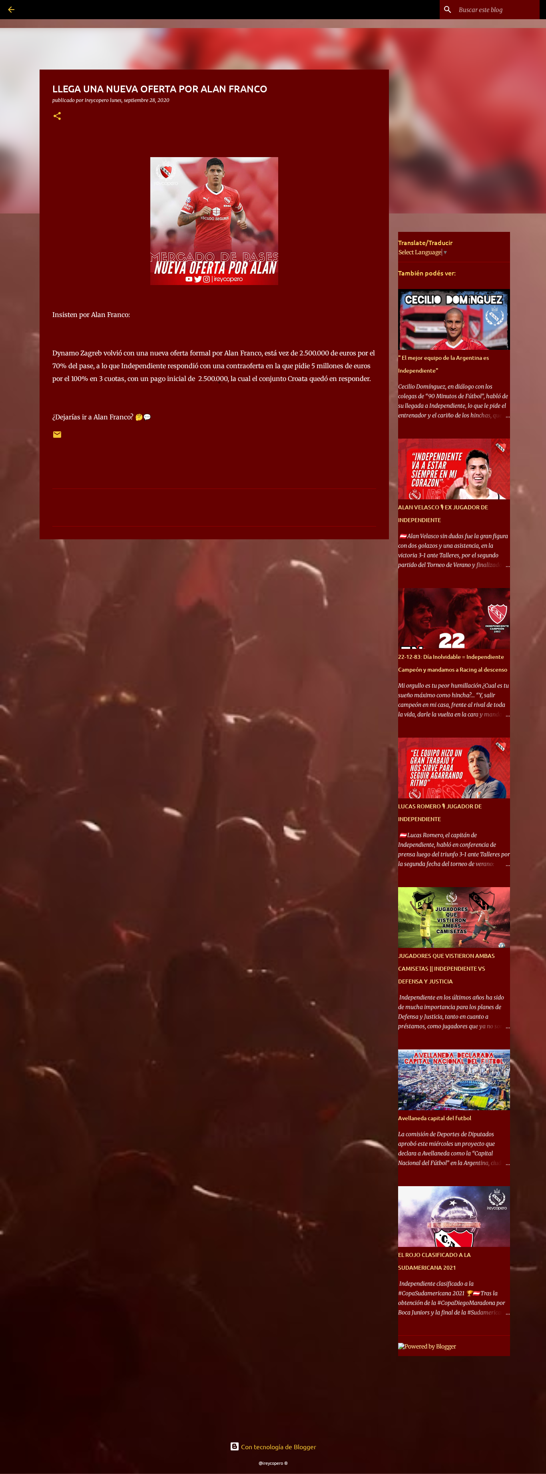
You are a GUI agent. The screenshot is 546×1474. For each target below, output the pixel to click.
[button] (57, 116)
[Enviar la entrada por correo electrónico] (57, 437)
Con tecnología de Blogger (277, 1446)
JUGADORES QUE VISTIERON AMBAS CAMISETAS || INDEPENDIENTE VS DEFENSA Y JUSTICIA (446, 968)
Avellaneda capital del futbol (434, 1118)
